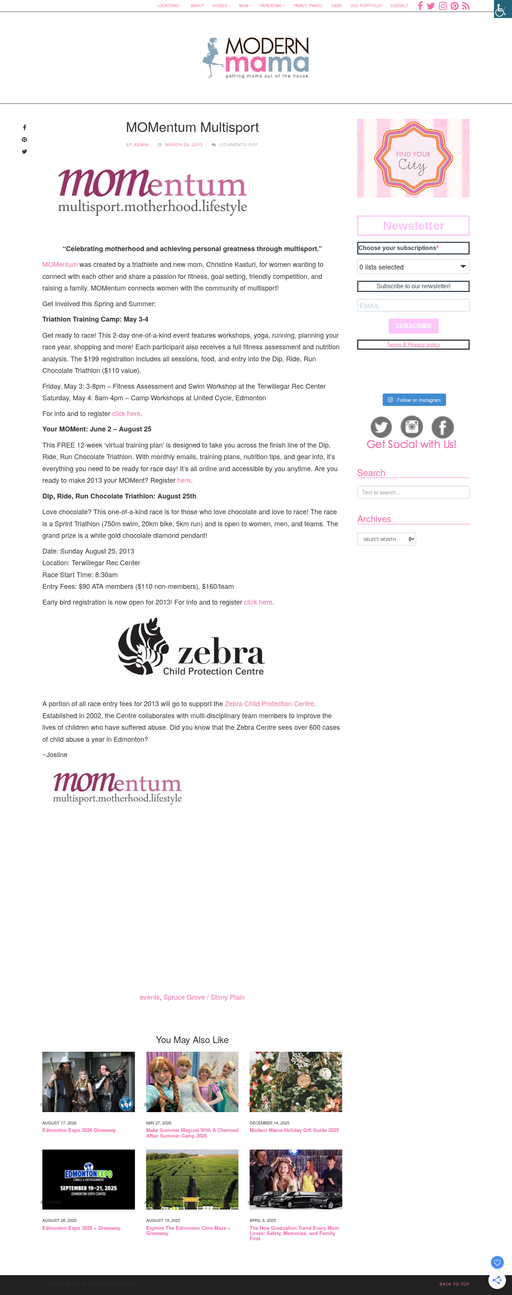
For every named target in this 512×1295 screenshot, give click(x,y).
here (184, 480)
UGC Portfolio (366, 5)
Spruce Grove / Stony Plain (204, 997)
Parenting (271, 5)
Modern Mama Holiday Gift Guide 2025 (294, 1130)
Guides (220, 5)
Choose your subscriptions (397, 248)
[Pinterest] (454, 5)
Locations (168, 5)
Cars (336, 5)
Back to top (455, 1284)
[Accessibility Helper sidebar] (503, 9)
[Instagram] (443, 5)
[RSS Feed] (466, 5)
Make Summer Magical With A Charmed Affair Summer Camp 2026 (192, 1132)
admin (141, 144)
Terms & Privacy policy (413, 344)
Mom (243, 5)
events (150, 997)
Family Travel (308, 5)
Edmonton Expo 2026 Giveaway (79, 1130)
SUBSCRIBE (413, 326)
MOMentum (60, 264)
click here (126, 413)
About (197, 5)
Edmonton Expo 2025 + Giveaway (81, 1228)
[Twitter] (431, 5)
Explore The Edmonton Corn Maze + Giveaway (188, 1230)
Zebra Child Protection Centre (269, 703)
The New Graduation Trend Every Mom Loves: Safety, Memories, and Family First (294, 1233)
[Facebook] (420, 5)
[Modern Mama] (256, 53)
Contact (399, 5)
